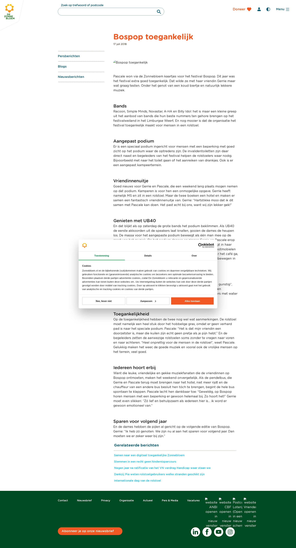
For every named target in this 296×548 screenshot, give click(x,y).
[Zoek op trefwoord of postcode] (159, 12)
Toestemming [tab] (101, 255)
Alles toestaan (192, 301)
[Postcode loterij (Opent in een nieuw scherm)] (237, 513)
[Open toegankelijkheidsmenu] (268, 9)
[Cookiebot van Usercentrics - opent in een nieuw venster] (200, 245)
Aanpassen (146, 301)
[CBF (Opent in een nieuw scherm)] (225, 513)
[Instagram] (230, 532)
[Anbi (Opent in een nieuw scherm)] (211, 513)
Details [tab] (148, 255)
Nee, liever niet (104, 301)
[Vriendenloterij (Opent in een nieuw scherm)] (250, 513)
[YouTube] (218, 532)
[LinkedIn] (195, 532)
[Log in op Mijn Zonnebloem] (259, 9)
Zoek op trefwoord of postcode (82, 5)
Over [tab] (194, 255)
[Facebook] (207, 532)
